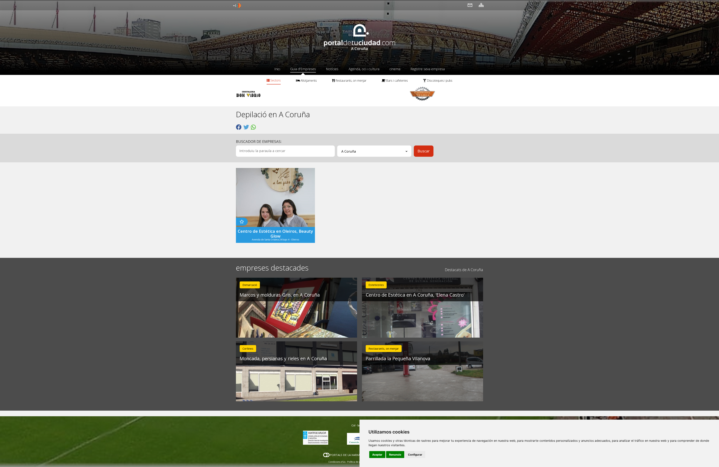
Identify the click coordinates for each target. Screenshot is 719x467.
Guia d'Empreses (303, 69)
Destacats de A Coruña (464, 269)
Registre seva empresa (427, 69)
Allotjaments (308, 80)
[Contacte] (470, 5)
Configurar (415, 454)
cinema (394, 69)
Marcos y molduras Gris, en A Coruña (280, 295)
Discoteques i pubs (439, 80)
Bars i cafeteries (396, 80)
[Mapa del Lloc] (481, 5)
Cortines (247, 348)
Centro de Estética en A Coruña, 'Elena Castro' (415, 295)
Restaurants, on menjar (350, 80)
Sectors (275, 80)
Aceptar (377, 454)
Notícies (332, 69)
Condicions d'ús (336, 461)
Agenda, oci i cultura (364, 69)
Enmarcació (249, 285)
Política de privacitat (358, 461)
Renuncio (395, 454)
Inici (277, 69)
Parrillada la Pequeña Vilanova (398, 358)
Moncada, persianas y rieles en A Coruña (283, 358)
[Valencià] (236, 5)
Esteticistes (376, 285)
